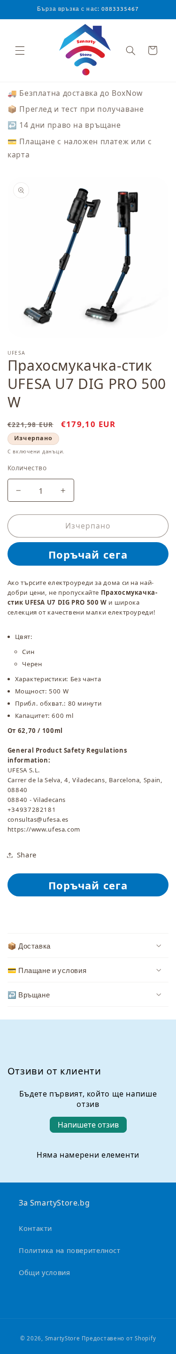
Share (27, 854)
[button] (130, 50)
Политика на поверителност (70, 1250)
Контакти (35, 1228)
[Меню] (20, 50)
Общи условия (44, 1272)
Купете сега (88, 553)
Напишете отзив (88, 1125)
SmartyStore (62, 1338)
